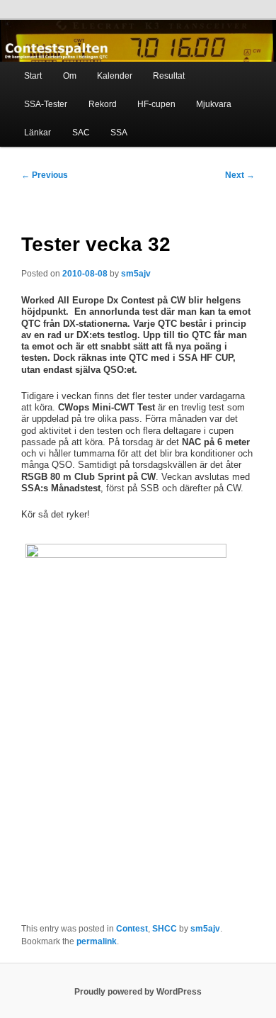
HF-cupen (156, 104)
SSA (118, 133)
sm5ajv (136, 274)
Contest (132, 929)
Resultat (169, 76)
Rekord (102, 104)
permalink (96, 941)
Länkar (37, 133)
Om (69, 76)
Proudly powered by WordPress (138, 992)
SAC (81, 133)
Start (33, 76)
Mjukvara (213, 104)
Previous (44, 175)
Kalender (114, 76)
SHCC (164, 929)
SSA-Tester (45, 104)
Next (240, 175)
